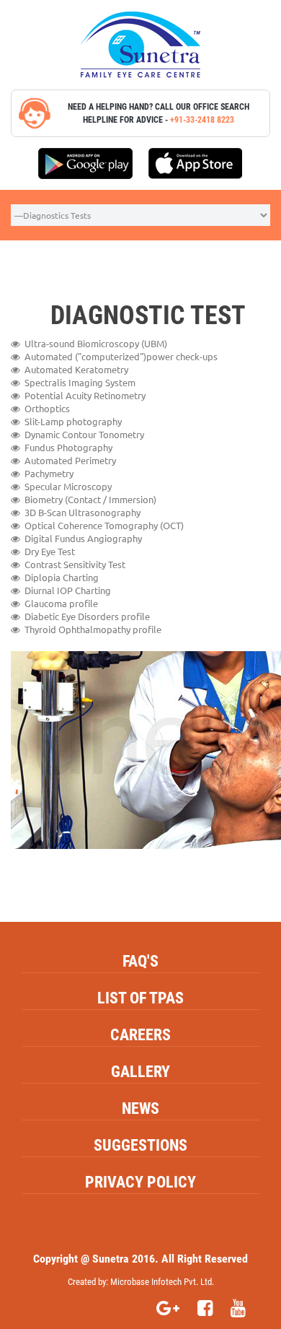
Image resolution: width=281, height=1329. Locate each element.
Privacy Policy (140, 1182)
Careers (140, 1035)
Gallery (140, 1072)
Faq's (140, 961)
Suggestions (140, 1145)
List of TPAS (140, 998)
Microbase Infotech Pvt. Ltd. (162, 1281)
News (140, 1108)
